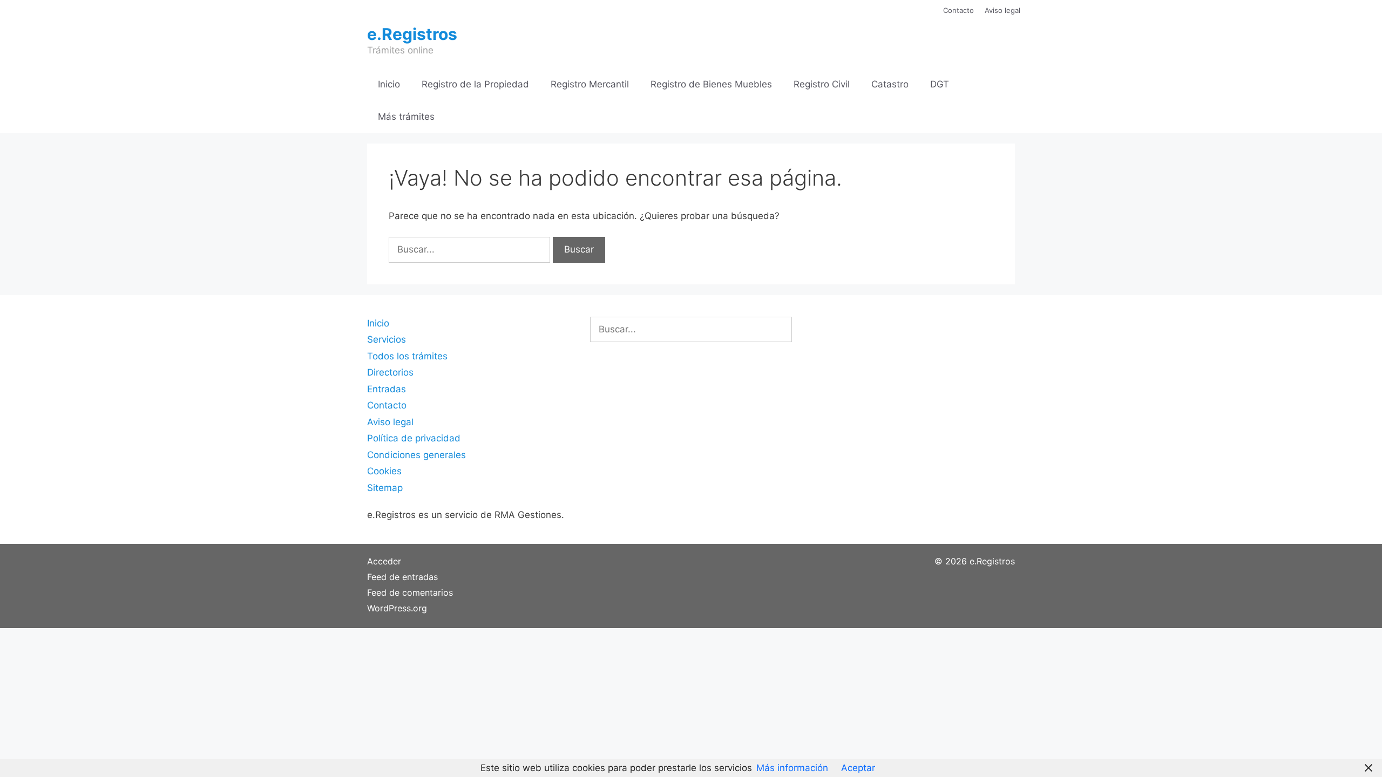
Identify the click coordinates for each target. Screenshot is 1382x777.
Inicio (389, 84)
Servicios (386, 339)
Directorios (390, 372)
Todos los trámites (407, 356)
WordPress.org (397, 608)
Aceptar (858, 767)
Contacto (958, 10)
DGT (939, 84)
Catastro (890, 84)
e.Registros (412, 34)
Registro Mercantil (590, 84)
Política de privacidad (413, 438)
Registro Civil (822, 84)
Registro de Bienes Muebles (711, 84)
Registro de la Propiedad (475, 84)
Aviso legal (1002, 10)
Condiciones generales (416, 454)
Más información (792, 767)
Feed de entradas (402, 576)
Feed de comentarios (410, 592)
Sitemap (385, 487)
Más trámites (406, 116)
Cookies (384, 471)
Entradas (386, 389)
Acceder (384, 561)
